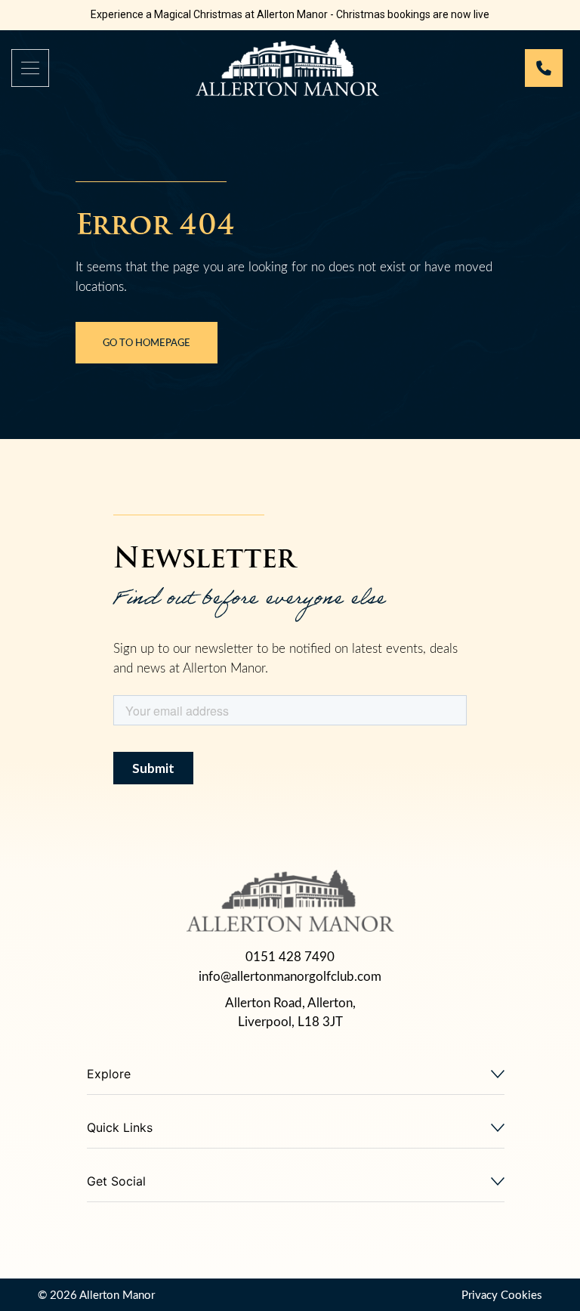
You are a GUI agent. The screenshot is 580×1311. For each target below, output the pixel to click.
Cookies (521, 1294)
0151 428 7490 (290, 956)
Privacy (479, 1294)
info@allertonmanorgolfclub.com (290, 976)
